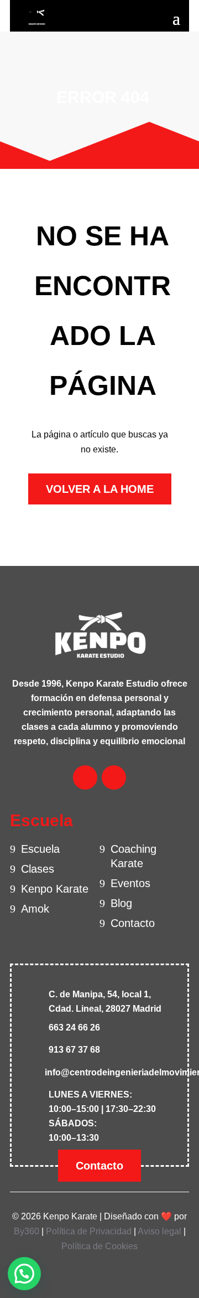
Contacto (133, 923)
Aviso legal (159, 1231)
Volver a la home (100, 489)
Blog (121, 903)
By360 (26, 1231)
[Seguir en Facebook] (85, 777)
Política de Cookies (99, 1246)
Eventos (130, 883)
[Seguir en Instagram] (114, 777)
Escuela (40, 849)
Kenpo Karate (54, 889)
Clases (37, 869)
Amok (35, 909)
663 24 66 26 (74, 1027)
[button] (24, 1273)
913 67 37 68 (74, 1049)
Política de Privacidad (89, 1231)
